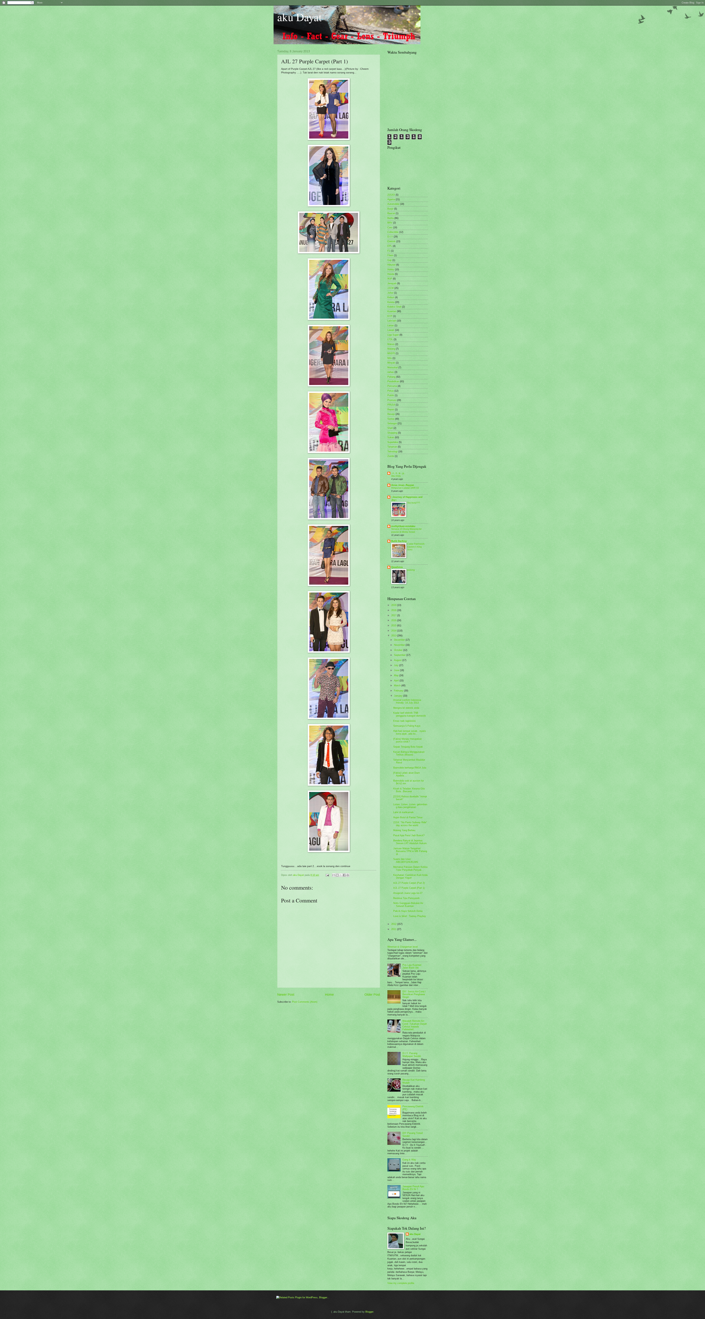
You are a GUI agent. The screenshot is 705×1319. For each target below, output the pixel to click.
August (398, 660)
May (396, 675)
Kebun (390, 297)
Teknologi (392, 451)
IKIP (389, 278)
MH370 (391, 353)
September (400, 655)
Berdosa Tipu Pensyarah (406, 898)
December (400, 639)
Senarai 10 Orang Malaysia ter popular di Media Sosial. (406, 530)
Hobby (390, 269)
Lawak (390, 330)
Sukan (390, 437)
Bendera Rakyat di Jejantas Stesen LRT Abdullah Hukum (410, 842)
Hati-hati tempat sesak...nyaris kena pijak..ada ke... (409, 732)
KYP (389, 316)
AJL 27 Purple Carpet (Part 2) (409, 883)
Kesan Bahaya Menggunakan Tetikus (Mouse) (408, 753)
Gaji (389, 260)
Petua (390, 390)
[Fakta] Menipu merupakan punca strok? (407, 740)
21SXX (391, 194)
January (398, 695)
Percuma (392, 386)
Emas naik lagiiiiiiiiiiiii (404, 721)
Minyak (391, 362)
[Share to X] (341, 875)
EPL (389, 246)
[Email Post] (327, 875)
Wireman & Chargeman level (402, 946)
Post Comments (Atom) (304, 1001)
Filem (390, 255)
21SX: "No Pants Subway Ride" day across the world (410, 823)
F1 (388, 250)
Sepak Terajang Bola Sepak (408, 746)
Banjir (390, 208)
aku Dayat (299, 17)
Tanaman (392, 446)
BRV (389, 222)
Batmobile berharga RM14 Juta (409, 767)
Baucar (391, 213)
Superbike (392, 442)
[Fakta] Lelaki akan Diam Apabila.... (406, 774)
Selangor (392, 423)
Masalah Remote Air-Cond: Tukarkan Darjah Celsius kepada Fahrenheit (414, 1025)
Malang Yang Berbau (404, 830)
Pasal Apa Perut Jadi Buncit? (408, 835)
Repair (390, 409)
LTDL (390, 339)
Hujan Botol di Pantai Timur (407, 817)
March (397, 685)
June (397, 670)
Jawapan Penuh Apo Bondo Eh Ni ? (413, 1188)
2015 (394, 625)
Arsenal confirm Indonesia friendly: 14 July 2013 (407, 701)
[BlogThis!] (337, 875)
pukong (411, 570)
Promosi (391, 400)
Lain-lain (391, 320)
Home (329, 994)
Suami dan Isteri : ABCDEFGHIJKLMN (405, 860)
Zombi (390, 456)
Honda (390, 274)
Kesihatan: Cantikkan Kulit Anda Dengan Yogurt (410, 876)
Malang (391, 348)
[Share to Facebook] (344, 875)
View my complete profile (400, 1283)
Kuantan (391, 311)
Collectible (392, 232)
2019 (394, 605)
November (400, 645)
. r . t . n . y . (398, 473)
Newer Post (285, 994)
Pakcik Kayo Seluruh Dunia (407, 911)
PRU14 (391, 404)
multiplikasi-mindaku (403, 526)
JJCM (390, 288)
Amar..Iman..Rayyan (402, 485)
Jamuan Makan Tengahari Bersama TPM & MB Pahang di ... (410, 851)
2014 (394, 630)
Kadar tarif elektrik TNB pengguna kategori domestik (409, 714)
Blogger (369, 1311)
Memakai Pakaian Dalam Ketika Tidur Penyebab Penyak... (410, 868)
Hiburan (391, 264)
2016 (394, 620)
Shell (390, 428)
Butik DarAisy (399, 541)
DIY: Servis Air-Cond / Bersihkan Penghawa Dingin (414, 994)
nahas (390, 372)
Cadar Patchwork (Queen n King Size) (415, 547)
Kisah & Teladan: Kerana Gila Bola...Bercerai (409, 790)
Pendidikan (393, 381)
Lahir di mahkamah (403, 812)
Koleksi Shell (394, 306)
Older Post (372, 994)
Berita (390, 218)
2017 (394, 615)
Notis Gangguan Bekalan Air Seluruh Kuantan (408, 904)
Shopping (392, 432)
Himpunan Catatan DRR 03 (405, 488)
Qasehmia (397, 567)
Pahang (391, 376)
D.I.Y (390, 236)
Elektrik (391, 241)
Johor (390, 292)
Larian (390, 325)
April (397, 680)
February (399, 690)
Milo (389, 358)
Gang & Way (409, 1159)
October (398, 650)
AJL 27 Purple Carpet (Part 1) (409, 887)
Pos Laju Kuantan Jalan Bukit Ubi (411, 966)
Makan (391, 344)
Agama (391, 199)
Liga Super (393, 334)
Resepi (391, 414)
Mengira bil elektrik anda (406, 707)
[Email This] (334, 875)
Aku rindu (396, 476)
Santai (390, 418)
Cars (389, 227)
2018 (394, 610)
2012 (394, 924)
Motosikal (392, 367)
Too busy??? (413, 503)
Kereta (390, 302)
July (396, 665)
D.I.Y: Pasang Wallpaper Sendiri (411, 1054)
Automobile (393, 204)
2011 (394, 929)
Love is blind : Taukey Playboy (409, 916)
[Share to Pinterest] (348, 875)
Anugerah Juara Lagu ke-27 (407, 893)
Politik (390, 395)
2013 (394, 635)
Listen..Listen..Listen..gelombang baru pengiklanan (410, 806)
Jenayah (391, 283)
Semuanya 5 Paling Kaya (406, 725)
